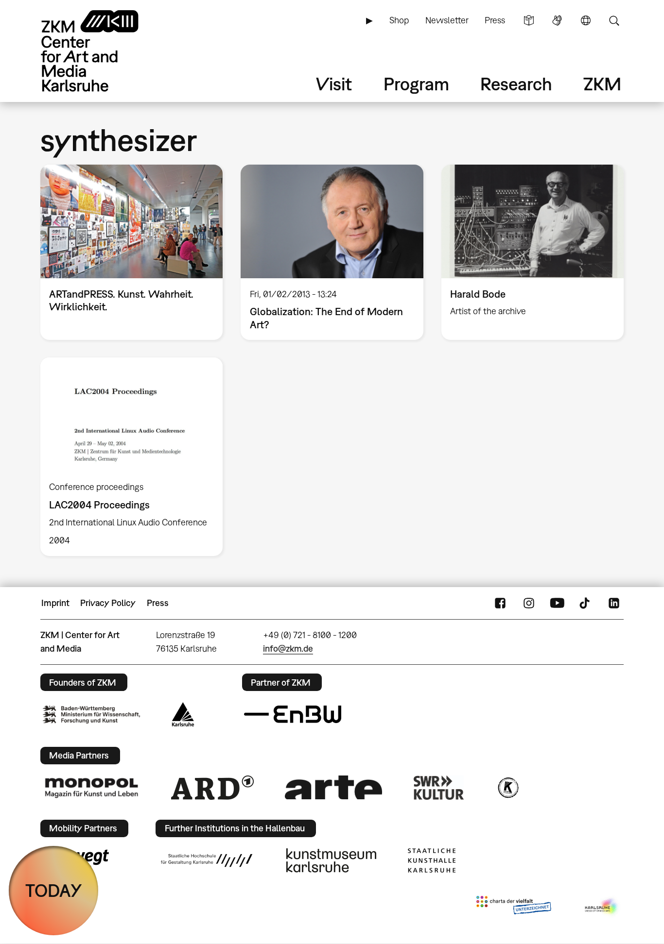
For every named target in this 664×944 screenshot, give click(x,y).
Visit (334, 83)
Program (416, 83)
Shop (399, 20)
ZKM (602, 83)
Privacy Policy (108, 603)
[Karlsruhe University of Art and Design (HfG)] (206, 860)
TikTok (585, 603)
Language (585, 20)
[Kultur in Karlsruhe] (507, 787)
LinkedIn (614, 603)
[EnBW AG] (292, 714)
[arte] (333, 787)
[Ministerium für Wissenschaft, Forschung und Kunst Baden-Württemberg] (91, 715)
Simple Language (529, 20)
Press (495, 20)
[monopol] (91, 787)
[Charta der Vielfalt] (513, 907)
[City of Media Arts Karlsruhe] (602, 907)
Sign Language (557, 20)
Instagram (529, 603)
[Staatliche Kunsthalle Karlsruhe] (431, 860)
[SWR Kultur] (439, 787)
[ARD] (212, 787)
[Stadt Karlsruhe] (183, 714)
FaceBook (500, 603)
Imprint (55, 603)
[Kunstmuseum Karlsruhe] (331, 860)
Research (516, 83)
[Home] (103, 51)
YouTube (557, 603)
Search (614, 20)
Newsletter (447, 20)
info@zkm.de (288, 648)
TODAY (53, 890)
